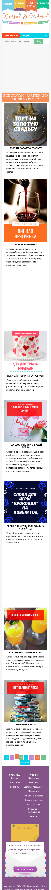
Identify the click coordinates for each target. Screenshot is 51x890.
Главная (14, 778)
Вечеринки (34, 782)
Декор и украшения (33, 800)
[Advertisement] (25, 68)
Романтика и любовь (33, 795)
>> (43, 757)
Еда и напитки (33, 804)
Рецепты (34, 816)
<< (7, 757)
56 (37, 757)
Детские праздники (33, 786)
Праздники (33, 778)
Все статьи (15, 782)
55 (31, 757)
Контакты (14, 786)
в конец (25, 762)
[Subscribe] (25, 869)
